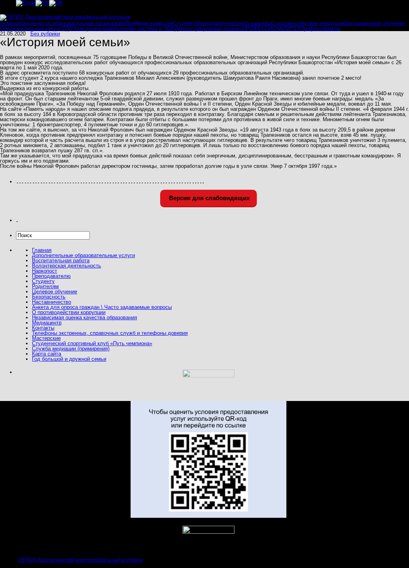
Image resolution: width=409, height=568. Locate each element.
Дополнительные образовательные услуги (83, 255)
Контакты (43, 328)
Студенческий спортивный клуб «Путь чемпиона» (92, 343)
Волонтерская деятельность (66, 266)
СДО (67, 28)
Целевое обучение (54, 292)
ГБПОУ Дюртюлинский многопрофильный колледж (80, 560)
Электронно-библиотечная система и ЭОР (124, 28)
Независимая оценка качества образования (84, 317)
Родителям (45, 286)
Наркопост (44, 271)
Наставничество (51, 302)
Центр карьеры (252, 23)
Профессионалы (320, 28)
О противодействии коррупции (307, 23)
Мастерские (46, 338)
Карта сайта (46, 354)
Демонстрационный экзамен (208, 28)
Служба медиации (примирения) (70, 349)
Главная (10, 23)
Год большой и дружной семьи (69, 359)
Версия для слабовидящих (208, 198)
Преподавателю (215, 23)
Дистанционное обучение (374, 23)
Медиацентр (47, 323)
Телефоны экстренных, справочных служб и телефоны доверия (110, 333)
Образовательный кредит (31, 28)
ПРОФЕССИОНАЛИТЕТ (271, 28)
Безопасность (49, 297)
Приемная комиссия (149, 23)
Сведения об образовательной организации (72, 23)
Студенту (184, 23)
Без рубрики (45, 34)
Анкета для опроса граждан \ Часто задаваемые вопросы (102, 307)
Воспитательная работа (60, 260)
